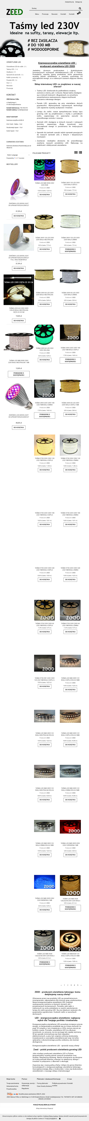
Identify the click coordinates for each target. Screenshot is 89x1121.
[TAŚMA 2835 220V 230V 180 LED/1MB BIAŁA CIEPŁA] (70, 334)
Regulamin (25, 1088)
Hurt (8, 83)
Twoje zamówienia (13, 1083)
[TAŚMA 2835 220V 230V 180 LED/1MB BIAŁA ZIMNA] (44, 389)
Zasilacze (10, 72)
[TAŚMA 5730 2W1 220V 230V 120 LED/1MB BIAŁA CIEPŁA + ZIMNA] (44, 665)
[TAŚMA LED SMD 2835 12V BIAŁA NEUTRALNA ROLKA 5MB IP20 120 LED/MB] (44, 775)
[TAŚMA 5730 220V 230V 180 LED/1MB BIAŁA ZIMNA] (70, 500)
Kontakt (70, 1083)
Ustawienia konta (12, 1086)
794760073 (67, 1097)
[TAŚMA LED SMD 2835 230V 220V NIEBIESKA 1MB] (44, 885)
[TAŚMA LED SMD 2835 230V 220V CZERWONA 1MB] (70, 830)
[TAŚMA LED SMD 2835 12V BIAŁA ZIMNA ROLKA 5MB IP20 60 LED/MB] (44, 830)
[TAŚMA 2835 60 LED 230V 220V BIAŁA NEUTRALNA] (44, 279)
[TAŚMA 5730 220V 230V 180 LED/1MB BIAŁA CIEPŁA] (44, 500)
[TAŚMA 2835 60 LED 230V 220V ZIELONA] (44, 335)
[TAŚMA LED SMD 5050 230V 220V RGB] (44, 169)
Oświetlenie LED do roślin (15, 66)
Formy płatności (42, 1083)
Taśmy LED (10, 69)
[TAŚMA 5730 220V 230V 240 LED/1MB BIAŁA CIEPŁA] (44, 555)
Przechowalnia (11, 1089)
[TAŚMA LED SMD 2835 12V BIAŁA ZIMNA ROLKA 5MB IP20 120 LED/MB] (70, 775)
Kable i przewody (12, 77)
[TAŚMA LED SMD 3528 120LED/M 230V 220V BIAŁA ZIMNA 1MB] (44, 940)
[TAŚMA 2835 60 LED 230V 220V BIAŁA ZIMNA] (70, 279)
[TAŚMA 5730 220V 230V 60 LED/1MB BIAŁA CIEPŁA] (44, 610)
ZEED (48, 188)
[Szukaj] (79, 8)
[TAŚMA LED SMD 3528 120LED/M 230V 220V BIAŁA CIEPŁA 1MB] (70, 885)
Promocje (10, 88)
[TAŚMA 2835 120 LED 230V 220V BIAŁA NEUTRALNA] (44, 224)
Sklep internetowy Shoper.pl (44, 1108)
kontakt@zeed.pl (55, 1097)
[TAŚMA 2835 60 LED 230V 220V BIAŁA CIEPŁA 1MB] (70, 389)
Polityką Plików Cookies (50, 1116)
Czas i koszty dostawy (44, 1086)
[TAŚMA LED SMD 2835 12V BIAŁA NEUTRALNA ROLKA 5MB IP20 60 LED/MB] (44, 720)
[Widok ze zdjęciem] (75, 152)
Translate (21, 158)
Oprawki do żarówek (13, 75)
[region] (44, 38)
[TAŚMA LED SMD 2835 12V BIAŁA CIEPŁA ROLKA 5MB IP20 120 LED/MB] (70, 720)
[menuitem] (37, 14)
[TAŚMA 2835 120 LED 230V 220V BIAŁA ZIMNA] (70, 224)
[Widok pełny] (80, 152)
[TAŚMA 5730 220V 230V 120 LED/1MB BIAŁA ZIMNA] (70, 445)
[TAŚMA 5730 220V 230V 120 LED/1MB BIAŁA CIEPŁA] (44, 445)
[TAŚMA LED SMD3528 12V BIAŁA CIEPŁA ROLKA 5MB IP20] (70, 940)
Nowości (9, 85)
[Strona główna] (15, 13)
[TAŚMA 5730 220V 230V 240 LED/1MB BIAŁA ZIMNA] (70, 555)
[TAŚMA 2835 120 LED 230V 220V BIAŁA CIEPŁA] (70, 169)
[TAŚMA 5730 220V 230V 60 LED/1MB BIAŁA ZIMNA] (70, 610)
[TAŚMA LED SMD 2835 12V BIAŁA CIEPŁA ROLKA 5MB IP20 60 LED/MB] (70, 665)
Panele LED (10, 80)
